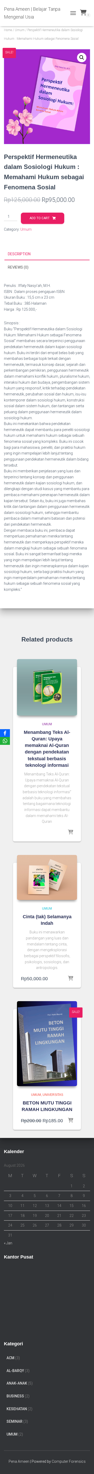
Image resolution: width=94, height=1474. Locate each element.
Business (15, 1396)
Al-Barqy (15, 1371)
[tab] (47, 254)
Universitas (53, 1095)
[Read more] (70, 832)
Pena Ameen (19, 1461)
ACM (10, 1358)
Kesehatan (17, 1409)
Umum (20, 30)
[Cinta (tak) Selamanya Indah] (47, 877)
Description (19, 254)
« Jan (8, 1243)
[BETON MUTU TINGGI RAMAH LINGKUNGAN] (47, 1043)
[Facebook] (5, 733)
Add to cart (40, 218)
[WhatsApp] (5, 741)
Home (8, 30)
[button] (81, 57)
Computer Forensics (69, 1461)
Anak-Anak (17, 1383)
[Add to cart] (70, 978)
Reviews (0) (18, 267)
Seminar (14, 1421)
